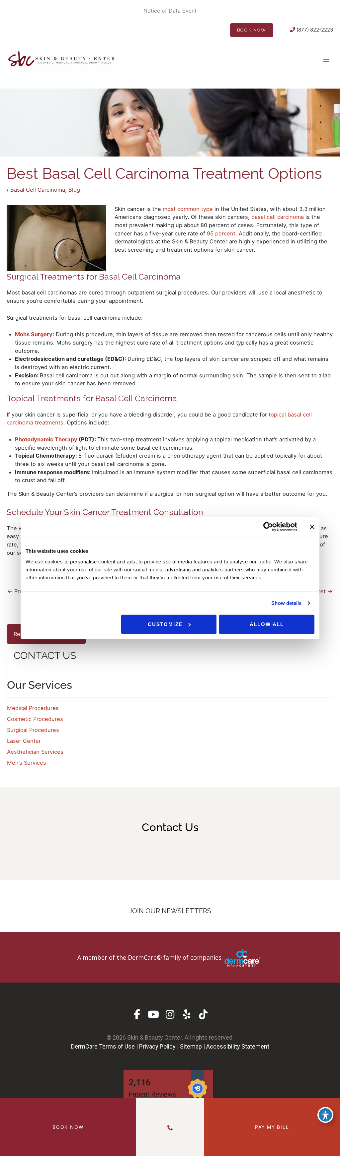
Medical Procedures (33, 708)
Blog (74, 189)
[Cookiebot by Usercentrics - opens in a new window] (268, 527)
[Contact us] (170, 1127)
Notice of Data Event (170, 10)
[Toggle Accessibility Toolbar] (325, 1115)
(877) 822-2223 (314, 30)
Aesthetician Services (35, 751)
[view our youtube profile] (153, 1014)
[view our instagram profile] (170, 1014)
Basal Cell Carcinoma (37, 189)
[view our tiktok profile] (203, 1014)
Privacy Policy (157, 1046)
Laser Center (24, 741)
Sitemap (191, 1046)
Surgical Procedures (33, 730)
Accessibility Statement (237, 1046)
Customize (165, 624)
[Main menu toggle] (325, 61)
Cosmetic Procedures (35, 719)
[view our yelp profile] (186, 1014)
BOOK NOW (251, 30)
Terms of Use (117, 1046)
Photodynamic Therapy (46, 439)
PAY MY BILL (272, 1127)
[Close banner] (312, 527)
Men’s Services (26, 762)
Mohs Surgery (33, 334)
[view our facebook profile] (136, 1014)
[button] (170, 957)
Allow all (267, 624)
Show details (286, 603)
